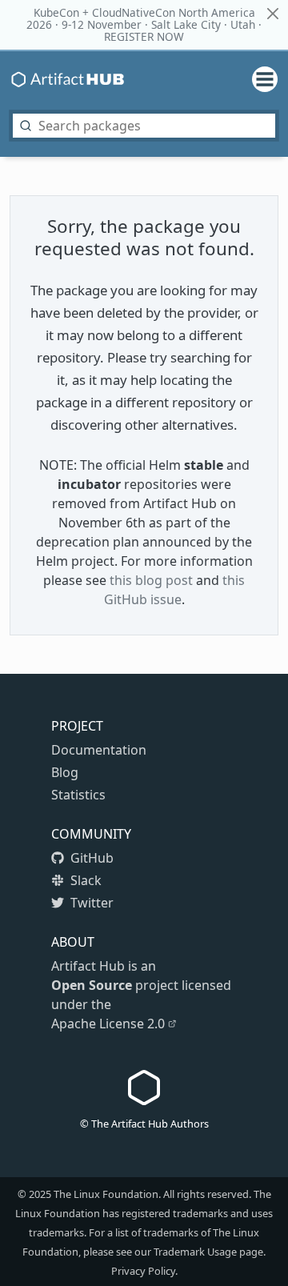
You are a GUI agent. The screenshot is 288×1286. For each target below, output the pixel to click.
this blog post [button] (151, 580)
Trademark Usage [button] (195, 1251)
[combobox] (144, 126)
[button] (91, 857)
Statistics (78, 794)
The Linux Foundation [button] (106, 1194)
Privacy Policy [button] (143, 1271)
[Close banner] (272, 13)
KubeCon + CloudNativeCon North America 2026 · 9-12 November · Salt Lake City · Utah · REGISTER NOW (144, 24)
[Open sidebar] (258, 79)
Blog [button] (64, 772)
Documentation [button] (98, 750)
